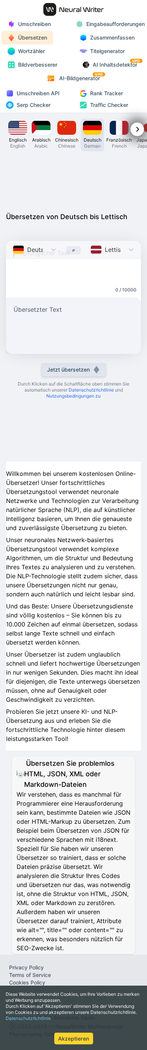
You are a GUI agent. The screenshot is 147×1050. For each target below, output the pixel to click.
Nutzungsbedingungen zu (73, 396)
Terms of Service (30, 975)
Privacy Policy (26, 967)
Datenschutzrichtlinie (28, 1018)
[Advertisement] (73, 180)
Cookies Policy (27, 982)
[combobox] (14, 249)
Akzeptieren (73, 1038)
